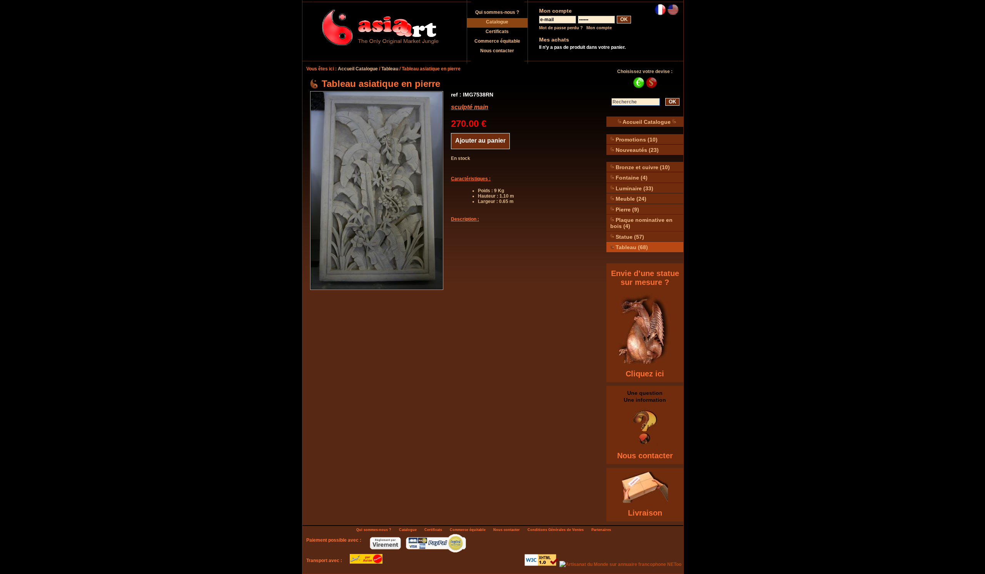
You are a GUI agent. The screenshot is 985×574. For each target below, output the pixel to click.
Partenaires (601, 530)
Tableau (389, 69)
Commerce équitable (497, 41)
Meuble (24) (630, 199)
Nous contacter (497, 50)
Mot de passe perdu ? (561, 27)
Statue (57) (629, 236)
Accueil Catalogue (358, 69)
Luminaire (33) (633, 188)
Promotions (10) (636, 139)
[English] (673, 14)
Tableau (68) (631, 247)
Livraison (645, 513)
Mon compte (599, 27)
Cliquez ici (645, 373)
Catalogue (497, 22)
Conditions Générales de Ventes (556, 530)
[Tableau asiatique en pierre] (376, 190)
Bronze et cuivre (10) (642, 167)
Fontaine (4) (631, 178)
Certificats (497, 31)
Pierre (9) (626, 209)
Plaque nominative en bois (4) (641, 223)
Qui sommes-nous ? (497, 12)
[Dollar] (651, 87)
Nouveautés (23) (636, 150)
